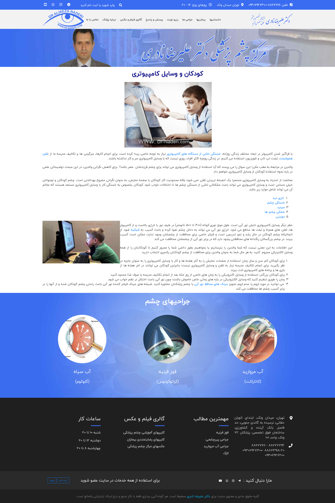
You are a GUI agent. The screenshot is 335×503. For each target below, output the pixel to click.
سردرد (281, 207)
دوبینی (280, 216)
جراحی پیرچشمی (217, 439)
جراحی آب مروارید (216, 446)
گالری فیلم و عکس (131, 19)
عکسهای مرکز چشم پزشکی (146, 446)
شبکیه (135, 229)
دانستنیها (215, 19)
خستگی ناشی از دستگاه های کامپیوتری (194, 153)
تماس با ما (92, 19)
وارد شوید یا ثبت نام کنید (97, 5)
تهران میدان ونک (228, 5)
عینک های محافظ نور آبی (211, 284)
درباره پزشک (109, 19)
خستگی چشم (276, 202)
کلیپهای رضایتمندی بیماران (146, 439)
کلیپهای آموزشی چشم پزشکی (144, 432)
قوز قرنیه (167, 371)
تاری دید (278, 198)
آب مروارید (252, 371)
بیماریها (201, 19)
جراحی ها (187, 19)
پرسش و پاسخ (154, 19)
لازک (226, 453)
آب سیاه (82, 371)
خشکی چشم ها (275, 212)
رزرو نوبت (172, 19)
